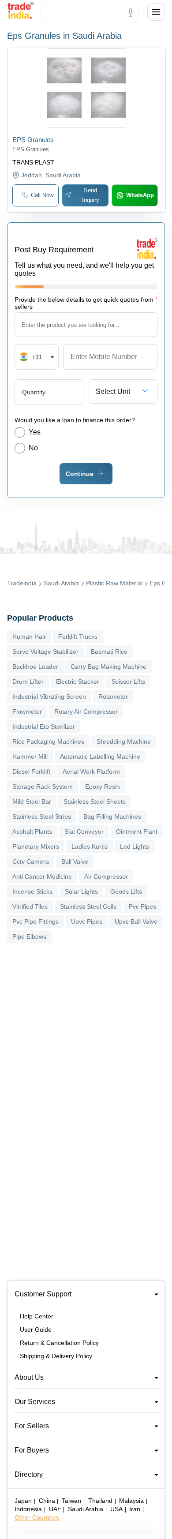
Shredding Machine (124, 741)
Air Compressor (106, 876)
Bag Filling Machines (112, 816)
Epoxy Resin (102, 786)
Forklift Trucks (77, 636)
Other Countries (37, 1517)
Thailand (100, 1500)
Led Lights (134, 846)
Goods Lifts (126, 891)
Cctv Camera (30, 861)
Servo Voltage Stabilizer (45, 651)
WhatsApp (140, 195)
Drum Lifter (28, 681)
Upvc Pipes (86, 921)
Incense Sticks (32, 891)
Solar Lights (81, 891)
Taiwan (71, 1500)
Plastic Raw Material (114, 583)
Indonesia (28, 1509)
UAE (55, 1509)
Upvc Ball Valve (136, 921)
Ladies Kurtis (89, 846)
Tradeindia (22, 583)
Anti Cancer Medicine (42, 876)
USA (116, 1509)
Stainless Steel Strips (41, 816)
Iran (134, 1509)
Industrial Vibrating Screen (49, 696)
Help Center (36, 1316)
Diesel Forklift (31, 771)
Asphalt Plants (32, 831)
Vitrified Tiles (30, 906)
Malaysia (131, 1500)
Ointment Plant (136, 831)
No (33, 448)
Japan (23, 1500)
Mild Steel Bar (31, 801)
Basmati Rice (109, 651)
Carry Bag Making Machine (108, 666)
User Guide (36, 1329)
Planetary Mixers (35, 846)
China (47, 1500)
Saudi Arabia (61, 583)
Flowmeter (27, 711)
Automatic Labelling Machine (100, 756)
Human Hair (29, 636)
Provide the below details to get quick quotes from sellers (86, 303)
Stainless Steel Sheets (95, 801)
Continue (79, 473)
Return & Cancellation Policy (59, 1342)
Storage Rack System (42, 786)
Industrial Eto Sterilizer (43, 726)
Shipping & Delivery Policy (56, 1355)
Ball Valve (74, 861)
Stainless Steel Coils (88, 906)
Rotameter (113, 696)
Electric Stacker (77, 681)
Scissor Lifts (128, 681)
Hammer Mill (30, 756)
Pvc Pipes (142, 906)
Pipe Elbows (29, 936)
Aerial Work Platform (91, 771)
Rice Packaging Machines (48, 741)
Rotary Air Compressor (86, 711)
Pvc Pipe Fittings (35, 921)
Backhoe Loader (35, 666)
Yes (35, 432)
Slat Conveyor (84, 831)
